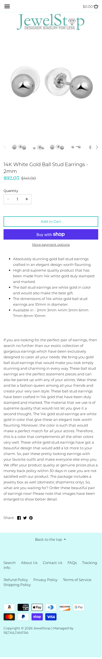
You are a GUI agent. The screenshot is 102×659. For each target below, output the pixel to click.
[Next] (97, 147)
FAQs (72, 562)
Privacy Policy (45, 579)
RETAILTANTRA (16, 633)
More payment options (51, 244)
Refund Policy (16, 579)
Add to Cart (51, 221)
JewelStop (41, 628)
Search (10, 562)
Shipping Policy (17, 584)
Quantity (11, 191)
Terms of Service (77, 579)
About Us (29, 562)
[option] (19, 147)
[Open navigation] (7, 6)
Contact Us (52, 562)
